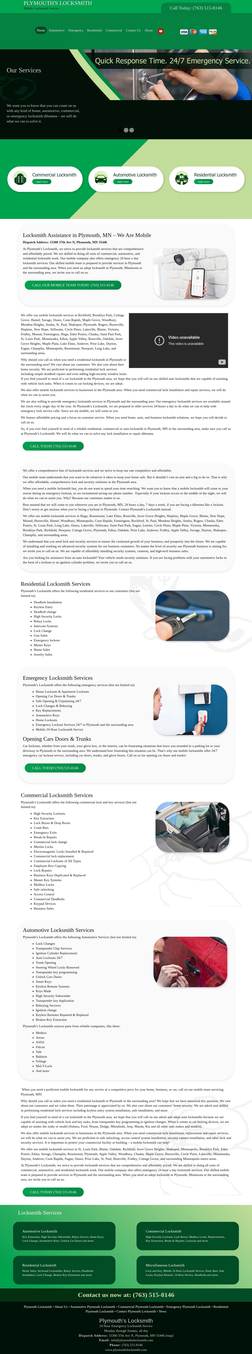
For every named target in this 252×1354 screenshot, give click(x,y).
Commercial (114, 30)
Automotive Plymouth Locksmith (92, 1301)
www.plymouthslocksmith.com (126, 1344)
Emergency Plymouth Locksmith (188, 1301)
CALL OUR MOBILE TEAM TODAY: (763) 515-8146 (73, 280)
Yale (39, 1046)
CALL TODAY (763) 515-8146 (53, 441)
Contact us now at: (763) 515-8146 (126, 1289)
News (162, 1306)
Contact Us (133, 30)
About (148, 30)
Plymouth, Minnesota (188, 1169)
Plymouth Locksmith (38, 1301)
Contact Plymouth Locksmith (136, 1306)
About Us (61, 1301)
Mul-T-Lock (44, 1061)
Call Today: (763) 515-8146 (196, 7)
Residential (94, 30)
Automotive (57, 30)
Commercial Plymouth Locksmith (140, 1301)
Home (41, 30)
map (169, 1330)
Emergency (75, 30)
